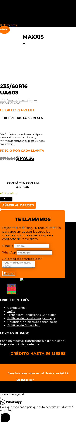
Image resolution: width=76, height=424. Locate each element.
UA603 (23, 100)
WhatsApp (9, 252)
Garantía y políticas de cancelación (32, 322)
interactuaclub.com (47, 379)
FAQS (11, 311)
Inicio (11, 8)
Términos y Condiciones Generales (31, 315)
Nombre (7, 246)
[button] (38, 394)
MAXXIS (12, 100)
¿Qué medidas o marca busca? (22, 259)
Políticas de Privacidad (23, 325)
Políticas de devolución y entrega (31, 318)
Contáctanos (16, 307)
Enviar (9, 273)
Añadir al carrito (18, 205)
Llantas (13, 11)
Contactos (15, 19)
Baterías (13, 15)
